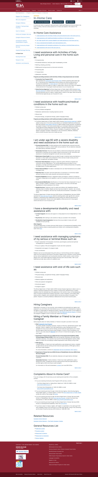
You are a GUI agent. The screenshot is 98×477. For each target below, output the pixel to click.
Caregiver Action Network (40, 418)
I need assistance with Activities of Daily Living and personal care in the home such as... (58, 35)
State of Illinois (79, 474)
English (77, 3)
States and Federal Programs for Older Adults (59, 464)
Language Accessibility (54, 458)
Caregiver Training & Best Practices (22, 27)
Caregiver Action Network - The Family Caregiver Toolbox (48, 421)
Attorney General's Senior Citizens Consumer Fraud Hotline (62, 449)
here (41, 228)
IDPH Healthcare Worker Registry (67, 312)
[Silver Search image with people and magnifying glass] (21, 459)
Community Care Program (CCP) (53, 80)
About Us (18, 10)
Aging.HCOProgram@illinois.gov (45, 388)
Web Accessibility (19, 474)
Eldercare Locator (40, 428)
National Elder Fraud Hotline (55, 453)
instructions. (64, 403)
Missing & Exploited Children (30, 474)
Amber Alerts (39, 474)
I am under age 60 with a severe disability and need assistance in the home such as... (57, 40)
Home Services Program (46, 196)
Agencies (74, 1)
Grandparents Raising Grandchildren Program (22, 41)
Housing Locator (40, 431)
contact (59, 365)
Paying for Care (20, 60)
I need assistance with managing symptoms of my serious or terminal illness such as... (58, 45)
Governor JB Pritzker (69, 474)
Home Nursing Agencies (70, 121)
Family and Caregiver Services (23, 34)
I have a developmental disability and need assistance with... (51, 42)
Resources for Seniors (41, 433)
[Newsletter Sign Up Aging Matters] (22, 452)
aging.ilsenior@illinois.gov (43, 384)
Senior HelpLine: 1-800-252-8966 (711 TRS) (62, 3)
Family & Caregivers (26, 10)
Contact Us (59, 10)
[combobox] (77, 4)
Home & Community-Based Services (22, 46)
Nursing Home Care (21, 56)
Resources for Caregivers (42, 435)
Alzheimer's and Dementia (22, 63)
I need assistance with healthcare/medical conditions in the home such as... (55, 38)
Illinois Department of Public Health (72, 392)
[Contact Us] (62, 10)
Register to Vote (52, 460)
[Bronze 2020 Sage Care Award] (19, 467)
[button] (42, 22)
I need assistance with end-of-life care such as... (48, 47)
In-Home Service (53, 83)
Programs (34, 10)
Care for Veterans (20, 31)
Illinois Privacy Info (47, 474)
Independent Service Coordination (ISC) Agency (65, 349)
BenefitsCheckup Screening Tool (56, 451)
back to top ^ (78, 98)
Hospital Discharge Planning (23, 50)
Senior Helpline (39, 438)
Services (80, 1)
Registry (65, 313)
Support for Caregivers (22, 16)
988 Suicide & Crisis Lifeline (55, 447)
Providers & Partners (42, 10)
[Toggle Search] (81, 6)
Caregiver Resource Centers (23, 37)
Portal (56, 394)
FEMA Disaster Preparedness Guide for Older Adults (60, 455)
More (80, 10)
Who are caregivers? (21, 19)
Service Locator (51, 10)
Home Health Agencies (51, 124)
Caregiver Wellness (20, 23)
